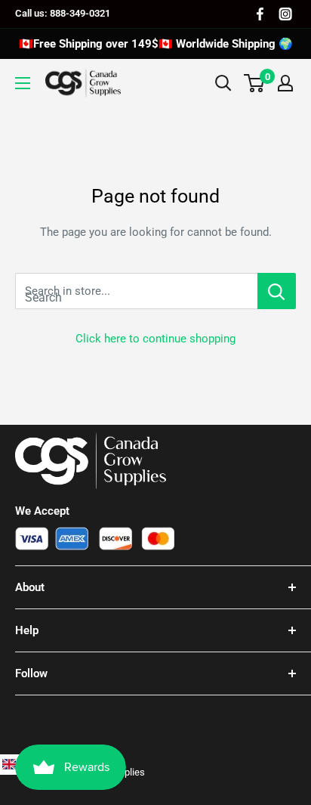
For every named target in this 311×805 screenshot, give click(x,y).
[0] (254, 83)
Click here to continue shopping (155, 338)
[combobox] (136, 291)
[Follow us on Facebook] (260, 14)
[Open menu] (22, 83)
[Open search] (223, 83)
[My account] (285, 83)
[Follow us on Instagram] (285, 14)
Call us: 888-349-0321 (62, 13)
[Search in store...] (276, 291)
